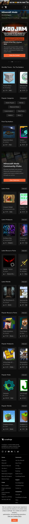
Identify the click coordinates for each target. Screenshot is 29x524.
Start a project (5, 485)
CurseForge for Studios (21, 497)
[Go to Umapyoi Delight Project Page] (9, 203)
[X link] (15, 452)
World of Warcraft (6, 465)
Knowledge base (19, 482)
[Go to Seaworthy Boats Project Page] (9, 136)
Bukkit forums (18, 473)
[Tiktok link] (6, 452)
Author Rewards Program (6, 493)
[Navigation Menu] (2, 7)
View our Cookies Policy (14, 516)
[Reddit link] (18, 452)
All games (4, 460)
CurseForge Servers (20, 476)
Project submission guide (6, 489)
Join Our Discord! (19, 460)
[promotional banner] (14, 2)
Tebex (16, 500)
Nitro (16, 502)
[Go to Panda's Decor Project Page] (9, 81)
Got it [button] (14, 520)
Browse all (23, 98)
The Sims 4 (4, 468)
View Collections (14, 180)
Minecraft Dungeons (7, 476)
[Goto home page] (6, 7)
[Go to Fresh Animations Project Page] (9, 327)
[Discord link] (12, 452)
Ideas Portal (18, 463)
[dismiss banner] (26, 2)
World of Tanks (5, 479)
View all (24, 188)
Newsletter (18, 468)
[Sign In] (25, 7)
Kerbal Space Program (7, 473)
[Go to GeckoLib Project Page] (9, 389)
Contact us (18, 488)
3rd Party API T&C (6, 499)
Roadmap (17, 471)
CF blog (17, 465)
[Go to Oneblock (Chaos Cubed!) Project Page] (9, 420)
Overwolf (17, 494)
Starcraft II (4, 471)
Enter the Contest (15, 55)
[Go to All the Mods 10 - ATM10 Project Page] (9, 358)
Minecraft (4, 463)
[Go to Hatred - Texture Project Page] (9, 265)
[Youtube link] (9, 452)
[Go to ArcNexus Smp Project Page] (9, 234)
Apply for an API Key (7, 496)
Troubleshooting (19, 485)
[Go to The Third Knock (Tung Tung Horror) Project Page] (9, 296)
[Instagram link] (3, 452)
